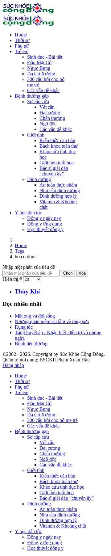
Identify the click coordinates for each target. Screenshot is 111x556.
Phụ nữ (22, 45)
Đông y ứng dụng (44, 223)
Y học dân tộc (28, 212)
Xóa (82, 273)
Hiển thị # (12, 279)
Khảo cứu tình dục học (61, 487)
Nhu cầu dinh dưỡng (59, 190)
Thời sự (22, 40)
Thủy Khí (27, 291)
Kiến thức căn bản (57, 140)
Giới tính (35, 134)
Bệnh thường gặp (32, 96)
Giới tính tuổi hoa (56, 162)
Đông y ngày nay (44, 218)
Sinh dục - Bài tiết (44, 57)
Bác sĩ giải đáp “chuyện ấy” (53, 171)
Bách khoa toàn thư (58, 146)
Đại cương (49, 112)
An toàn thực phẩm (58, 184)
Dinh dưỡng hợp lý (58, 196)
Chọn (67, 273)
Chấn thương (52, 118)
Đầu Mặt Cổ (39, 62)
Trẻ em (21, 51)
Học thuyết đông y (45, 229)
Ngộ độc (47, 123)
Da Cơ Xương (41, 73)
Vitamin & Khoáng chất (62, 526)
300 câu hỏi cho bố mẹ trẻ (52, 420)
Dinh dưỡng (39, 179)
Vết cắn (47, 107)
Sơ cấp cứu (38, 101)
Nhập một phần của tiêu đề (28, 267)
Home (21, 34)
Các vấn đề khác (43, 90)
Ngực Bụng (38, 68)
